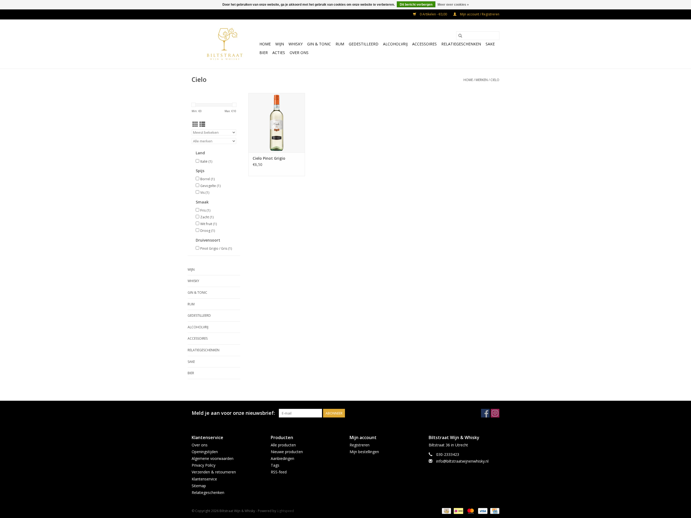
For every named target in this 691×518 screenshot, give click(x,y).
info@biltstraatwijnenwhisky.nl (462, 461)
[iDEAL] (458, 510)
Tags (275, 465)
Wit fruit (208, 224)
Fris (205, 210)
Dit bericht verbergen (416, 4)
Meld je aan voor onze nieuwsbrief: (233, 413)
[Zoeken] (460, 35)
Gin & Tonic (319, 43)
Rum (340, 43)
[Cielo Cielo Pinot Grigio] (276, 122)
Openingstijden (205, 451)
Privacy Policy (203, 465)
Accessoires (424, 43)
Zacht (207, 217)
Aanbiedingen (282, 458)
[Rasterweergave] (195, 124)
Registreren (360, 444)
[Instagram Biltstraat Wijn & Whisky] (495, 413)
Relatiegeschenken (461, 43)
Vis (204, 192)
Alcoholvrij (395, 43)
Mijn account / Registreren (479, 14)
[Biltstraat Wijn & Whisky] (225, 44)
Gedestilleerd (363, 43)
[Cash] (446, 510)
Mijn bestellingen (364, 451)
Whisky (296, 43)
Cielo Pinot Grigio (269, 158)
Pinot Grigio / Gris (216, 248)
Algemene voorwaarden (212, 458)
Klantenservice (204, 479)
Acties (278, 52)
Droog (207, 230)
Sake (490, 43)
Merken (482, 80)
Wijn (279, 43)
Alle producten (283, 444)
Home (265, 43)
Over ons (299, 52)
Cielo (494, 80)
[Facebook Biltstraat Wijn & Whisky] (485, 413)
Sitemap (199, 485)
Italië (206, 161)
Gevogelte (210, 185)
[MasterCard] (470, 510)
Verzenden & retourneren (214, 471)
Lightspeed (285, 511)
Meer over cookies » (453, 4)
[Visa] (482, 510)
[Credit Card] (493, 510)
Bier (263, 52)
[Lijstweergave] (202, 124)
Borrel (207, 179)
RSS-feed (279, 471)
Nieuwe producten (287, 451)
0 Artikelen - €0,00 (433, 14)
